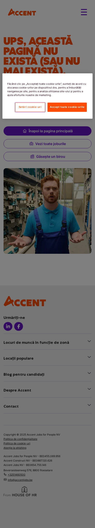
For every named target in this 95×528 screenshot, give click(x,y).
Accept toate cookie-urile (67, 107)
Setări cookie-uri (30, 107)
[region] (47, 96)
